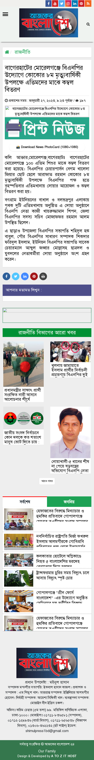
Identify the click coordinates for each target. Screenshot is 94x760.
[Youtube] (55, 3)
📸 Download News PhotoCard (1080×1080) (47, 147)
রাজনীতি (22, 52)
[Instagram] (68, 3)
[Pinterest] (81, 3)
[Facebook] (48, 3)
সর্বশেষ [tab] (25, 501)
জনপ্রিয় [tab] (69, 501)
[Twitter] (62, 3)
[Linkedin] (75, 3)
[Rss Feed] (88, 3)
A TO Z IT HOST (64, 756)
